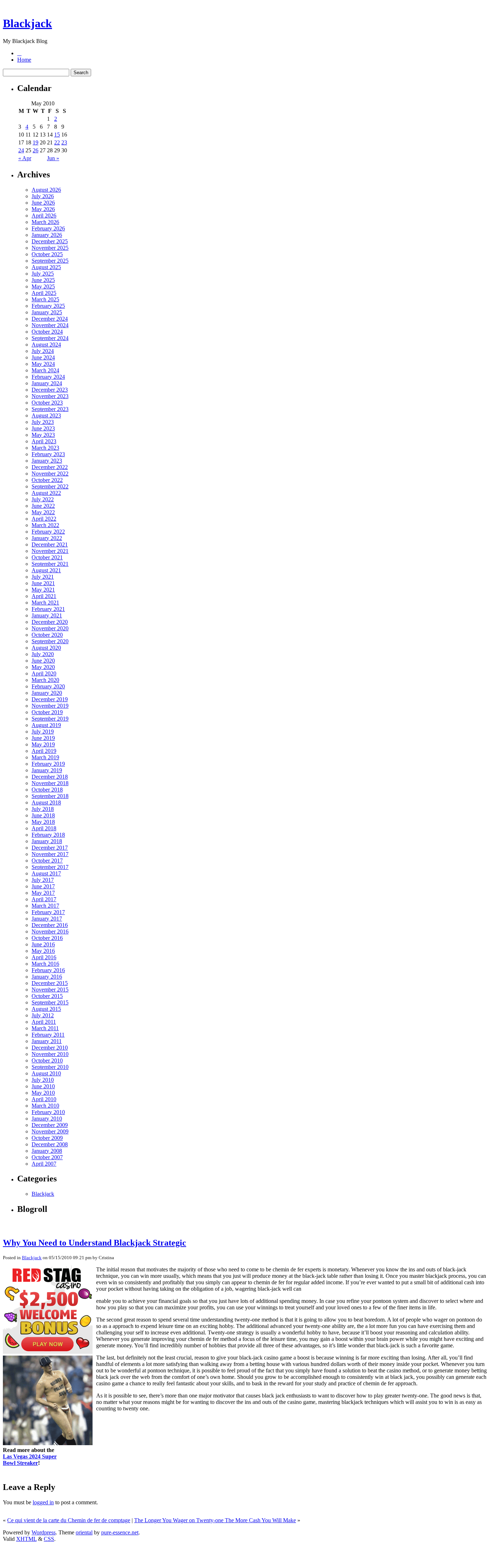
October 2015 (47, 996)
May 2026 (43, 209)
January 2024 (47, 383)
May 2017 (43, 893)
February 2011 (48, 1035)
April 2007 (44, 1164)
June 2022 (43, 506)
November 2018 (50, 783)
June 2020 (43, 661)
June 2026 (43, 203)
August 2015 (46, 1009)
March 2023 (45, 448)
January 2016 (47, 977)
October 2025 (47, 254)
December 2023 (50, 390)
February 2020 (48, 686)
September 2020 (50, 641)
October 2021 (47, 557)
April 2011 (44, 1022)
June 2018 (43, 815)
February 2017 (48, 912)
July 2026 (43, 196)
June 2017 (43, 886)
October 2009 (47, 1138)
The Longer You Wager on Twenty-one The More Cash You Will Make (215, 1520)
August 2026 (46, 190)
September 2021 (50, 564)
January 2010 (47, 1118)
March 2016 (45, 964)
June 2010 (43, 1086)
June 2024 (43, 357)
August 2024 (46, 344)
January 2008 (47, 1151)
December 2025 (50, 241)
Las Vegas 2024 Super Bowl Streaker (30, 1459)
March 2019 (45, 757)
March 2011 (45, 1028)
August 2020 (46, 648)
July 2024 (43, 351)
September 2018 (50, 796)
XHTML (26, 1539)
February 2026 (48, 228)
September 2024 (50, 338)
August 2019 (46, 725)
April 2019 (44, 751)
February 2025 (48, 306)
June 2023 (43, 428)
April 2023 (44, 441)
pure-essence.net (119, 1532)
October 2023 (47, 403)
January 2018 (47, 841)
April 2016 (44, 957)
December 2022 (50, 467)
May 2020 (43, 667)
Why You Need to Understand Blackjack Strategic (94, 1242)
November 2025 (50, 248)
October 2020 (47, 635)
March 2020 (45, 680)
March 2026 (45, 222)
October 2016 (47, 938)
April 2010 (44, 1099)
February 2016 (48, 970)
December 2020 (50, 622)
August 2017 (46, 873)
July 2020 (43, 654)
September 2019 (50, 719)
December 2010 (50, 1048)
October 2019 (47, 712)
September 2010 (50, 1067)
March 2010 (45, 1106)
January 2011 (47, 1041)
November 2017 (50, 854)
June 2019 (43, 738)
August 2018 (46, 802)
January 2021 (47, 615)
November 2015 (50, 989)
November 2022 (50, 473)
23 (64, 142)
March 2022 (45, 525)
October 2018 (47, 790)
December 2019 (50, 699)
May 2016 (43, 951)
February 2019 (48, 764)
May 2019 (43, 744)
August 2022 (46, 493)
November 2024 (50, 325)
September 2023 (50, 409)
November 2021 (50, 551)
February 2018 (48, 835)
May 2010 (43, 1093)
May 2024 (43, 364)
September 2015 (50, 1002)
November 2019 (50, 706)
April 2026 (44, 215)
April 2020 (44, 673)
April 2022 (44, 519)
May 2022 (43, 512)
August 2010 (46, 1073)
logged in (43, 1502)
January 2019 (47, 770)
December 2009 (50, 1125)
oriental (84, 1532)
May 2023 (43, 435)
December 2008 (50, 1144)
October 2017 (47, 860)
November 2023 (50, 396)
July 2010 (43, 1080)
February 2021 (48, 609)
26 (35, 150)
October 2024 (47, 332)
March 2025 (45, 299)
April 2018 (44, 828)
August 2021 (46, 570)
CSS (49, 1539)
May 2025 (43, 286)
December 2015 (50, 983)
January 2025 (47, 312)
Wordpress (44, 1532)
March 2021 (45, 602)
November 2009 (50, 1131)
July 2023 (43, 422)
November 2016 (50, 931)
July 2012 (43, 1015)
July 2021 (43, 577)
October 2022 (47, 480)
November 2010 (50, 1054)
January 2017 (47, 919)
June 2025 (43, 280)
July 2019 (43, 731)
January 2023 (47, 461)
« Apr (24, 158)
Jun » (53, 158)
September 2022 (50, 486)
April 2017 (44, 899)
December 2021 (50, 544)
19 (35, 142)
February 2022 (48, 532)
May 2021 (43, 590)
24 (21, 150)
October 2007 (47, 1157)
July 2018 (43, 809)
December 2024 (50, 319)
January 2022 (47, 538)
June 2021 (43, 583)
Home (24, 60)
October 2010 (47, 1060)
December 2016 (50, 925)
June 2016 (43, 944)
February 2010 (48, 1112)
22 (57, 142)
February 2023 (48, 454)
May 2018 (43, 822)
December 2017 (50, 848)
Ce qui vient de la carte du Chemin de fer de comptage (68, 1520)
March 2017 (45, 906)
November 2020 (50, 628)
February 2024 (48, 377)
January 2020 (47, 693)
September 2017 (50, 867)
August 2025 (46, 267)
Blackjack (27, 23)
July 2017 (43, 880)
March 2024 (45, 370)
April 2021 (44, 596)
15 (57, 135)
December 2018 (50, 777)
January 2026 (47, 235)
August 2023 (46, 415)
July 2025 (43, 274)
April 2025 (44, 293)
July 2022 (43, 499)
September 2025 (50, 261)
